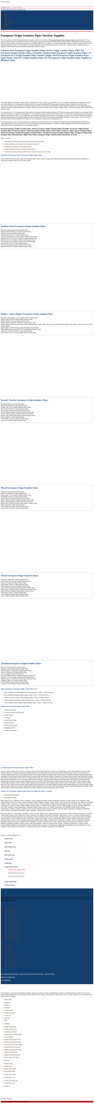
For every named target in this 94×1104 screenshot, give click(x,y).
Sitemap (42, 1101)
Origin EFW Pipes (9, 885)
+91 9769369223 (6, 9)
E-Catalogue (8, 29)
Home (6, 14)
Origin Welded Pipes (10, 881)
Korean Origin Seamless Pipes (16, 876)
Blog (5, 27)
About (6, 16)
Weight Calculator (9, 22)
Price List (7, 24)
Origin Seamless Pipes (11, 866)
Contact (6, 26)
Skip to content (5, 1)
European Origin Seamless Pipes (16, 869)
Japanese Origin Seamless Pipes (16, 873)
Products (6, 17)
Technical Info (8, 21)
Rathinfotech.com (34, 1101)
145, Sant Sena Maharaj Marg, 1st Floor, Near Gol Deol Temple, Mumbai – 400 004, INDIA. (28, 974)
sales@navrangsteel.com (18, 9)
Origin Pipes (8, 863)
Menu (2, 11)
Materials (7, 19)
